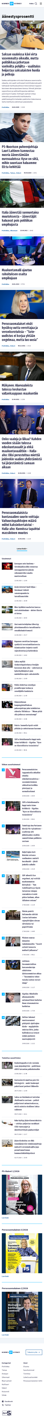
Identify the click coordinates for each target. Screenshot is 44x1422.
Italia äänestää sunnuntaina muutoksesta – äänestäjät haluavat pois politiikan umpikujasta (20, 218)
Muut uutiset (7, 1381)
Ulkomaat (13, 231)
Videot (18, 173)
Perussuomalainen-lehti (32, 1381)
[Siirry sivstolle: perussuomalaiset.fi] (11, 1413)
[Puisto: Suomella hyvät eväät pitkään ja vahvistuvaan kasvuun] (7, 729)
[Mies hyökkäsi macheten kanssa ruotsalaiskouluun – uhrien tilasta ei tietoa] (7, 612)
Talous (12, 173)
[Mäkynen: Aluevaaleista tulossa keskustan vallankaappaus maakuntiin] (22, 366)
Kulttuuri (5, 1384)
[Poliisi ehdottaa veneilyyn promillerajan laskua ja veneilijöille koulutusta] (7, 690)
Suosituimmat (28, 1370)
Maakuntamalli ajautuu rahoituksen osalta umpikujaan (17, 274)
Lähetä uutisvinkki (30, 1377)
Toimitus (26, 1374)
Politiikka (5, 107)
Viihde (4, 1395)
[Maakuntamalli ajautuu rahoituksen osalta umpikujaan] (22, 250)
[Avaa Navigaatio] (40, 3)
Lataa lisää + (22, 548)
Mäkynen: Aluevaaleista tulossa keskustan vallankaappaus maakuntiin (20, 389)
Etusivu (26, 1366)
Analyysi (5, 1374)
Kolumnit (5, 1391)
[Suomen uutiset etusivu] (12, 3)
